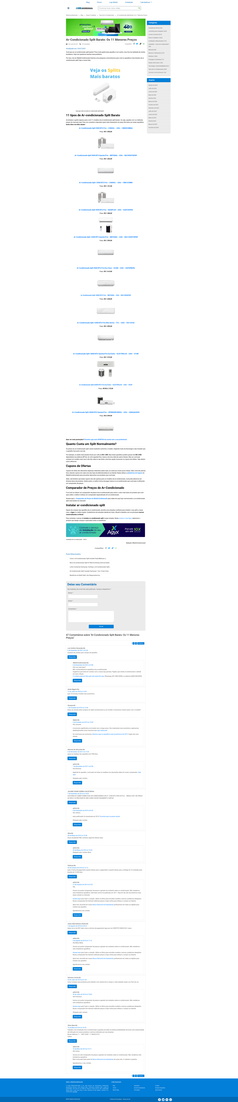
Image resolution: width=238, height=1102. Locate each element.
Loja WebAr (113, 2)
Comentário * (72, 609)
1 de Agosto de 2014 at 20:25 (77, 926)
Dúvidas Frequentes (160, 1088)
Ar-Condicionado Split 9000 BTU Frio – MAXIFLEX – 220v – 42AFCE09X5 (106, 210)
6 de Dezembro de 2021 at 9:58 (83, 665)
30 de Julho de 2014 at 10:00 (82, 994)
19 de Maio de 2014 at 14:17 (82, 1049)
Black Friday (116, 1090)
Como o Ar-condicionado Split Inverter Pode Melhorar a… (88, 558)
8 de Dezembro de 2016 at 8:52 (83, 810)
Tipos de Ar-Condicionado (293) (157, 69)
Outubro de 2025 (153, 104)
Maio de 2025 (152, 117)
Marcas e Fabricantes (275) (156, 53)
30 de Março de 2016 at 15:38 (77, 835)
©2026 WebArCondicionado (73, 1099)
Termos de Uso (126, 1099)
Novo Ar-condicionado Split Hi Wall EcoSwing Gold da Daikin (90, 563)
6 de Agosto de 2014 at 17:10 (82, 940)
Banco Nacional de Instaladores (103, 905)
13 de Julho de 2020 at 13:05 (77, 691)
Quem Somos (158, 1090)
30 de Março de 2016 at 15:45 (82, 850)
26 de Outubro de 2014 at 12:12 (77, 868)
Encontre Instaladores (139, 1088)
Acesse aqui (77, 899)
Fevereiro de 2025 (153, 127)
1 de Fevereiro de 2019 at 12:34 (77, 708)
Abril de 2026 (152, 98)
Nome (70, 593)
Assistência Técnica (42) (155, 28)
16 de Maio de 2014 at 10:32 (76, 1027)
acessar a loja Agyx (125, 518)
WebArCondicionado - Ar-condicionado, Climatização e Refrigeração (84, 8)
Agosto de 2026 (153, 85)
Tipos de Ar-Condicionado (106, 15)
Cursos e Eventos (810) (155, 34)
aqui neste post (102, 730)
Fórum (99, 2)
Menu (71, 8)
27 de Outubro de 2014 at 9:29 (83, 884)
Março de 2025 (152, 124)
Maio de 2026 (152, 95)
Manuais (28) (152, 49)
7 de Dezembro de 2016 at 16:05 (78, 794)
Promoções (137, 1090)
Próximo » (141, 643)
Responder (72, 657)
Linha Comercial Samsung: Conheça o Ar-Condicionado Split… (90, 567)
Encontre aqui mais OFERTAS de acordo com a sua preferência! (105, 439)
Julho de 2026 (152, 88)
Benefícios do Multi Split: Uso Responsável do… (85, 575)
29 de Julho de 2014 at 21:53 (77, 980)
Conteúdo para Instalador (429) (157, 31)
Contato (157, 1085)
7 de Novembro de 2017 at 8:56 (83, 766)
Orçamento (137, 1085)
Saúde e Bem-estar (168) (155, 62)
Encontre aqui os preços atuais (110, 816)
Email (70, 601)
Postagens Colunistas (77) (156, 59)
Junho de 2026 (152, 91)
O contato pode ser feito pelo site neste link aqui (88, 676)
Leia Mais (75, 1091)
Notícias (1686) (152, 56)
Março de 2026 (152, 101)
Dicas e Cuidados (91, 15)
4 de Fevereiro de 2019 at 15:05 (83, 722)
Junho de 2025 (152, 114)
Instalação (129, 2)
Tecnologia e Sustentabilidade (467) (158, 66)
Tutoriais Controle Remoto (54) (157, 72)
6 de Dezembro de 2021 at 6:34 (77, 650)
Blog (88, 2)
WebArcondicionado (72, 15)
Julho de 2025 (152, 111)
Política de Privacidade (116, 1099)
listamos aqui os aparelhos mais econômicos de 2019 (110, 734)
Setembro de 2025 (153, 108)
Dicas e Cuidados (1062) (155, 37)
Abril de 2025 (152, 121)
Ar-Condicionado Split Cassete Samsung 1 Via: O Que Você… (89, 571)
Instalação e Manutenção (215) (157, 41)
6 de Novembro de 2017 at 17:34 (78, 752)
